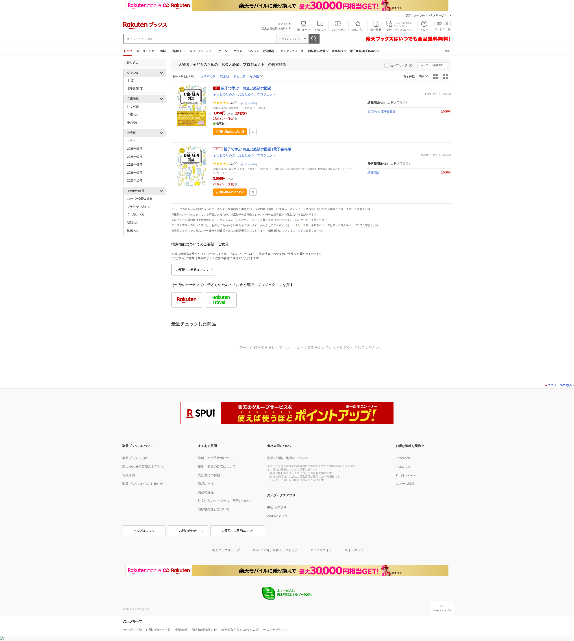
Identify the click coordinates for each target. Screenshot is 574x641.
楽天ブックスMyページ (400, 29)
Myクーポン (338, 29)
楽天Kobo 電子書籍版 (381, 111)
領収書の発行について (213, 509)
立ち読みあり (136, 214)
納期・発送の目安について (217, 466)
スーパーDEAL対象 (139, 198)
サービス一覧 (443, 29)
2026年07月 (134, 156)
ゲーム (222, 51)
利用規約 (128, 475)
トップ (127, 51)
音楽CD (177, 51)
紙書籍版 (373, 172)
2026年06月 (134, 148)
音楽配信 (338, 51)
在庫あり (133, 114)
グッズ (237, 51)
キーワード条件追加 (432, 65)
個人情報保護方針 (204, 630)
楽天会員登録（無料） (274, 28)
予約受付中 (134, 122)
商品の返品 (206, 492)
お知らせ (320, 29)
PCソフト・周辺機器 (260, 51)
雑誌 (163, 51)
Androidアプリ (277, 516)
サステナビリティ (275, 630)
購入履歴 (375, 29)
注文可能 (133, 106)
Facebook (403, 458)
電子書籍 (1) (135, 88)
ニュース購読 (405, 483)
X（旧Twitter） (406, 475)
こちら (296, 230)
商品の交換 (206, 483)
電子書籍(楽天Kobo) (363, 51)
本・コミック (145, 51)
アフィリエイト (321, 550)
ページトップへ (442, 610)
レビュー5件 (249, 103)
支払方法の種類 (209, 475)
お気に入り (358, 29)
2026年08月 (134, 164)
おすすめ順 (208, 76)
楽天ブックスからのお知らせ (142, 483)
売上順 (224, 76)
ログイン (283, 24)
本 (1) (130, 80)
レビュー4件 (249, 164)
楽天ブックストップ (226, 550)
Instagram (403, 466)
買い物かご (303, 29)
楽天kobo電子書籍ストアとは (143, 466)
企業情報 (181, 630)
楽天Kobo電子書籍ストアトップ (275, 550)
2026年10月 (134, 180)
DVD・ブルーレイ (200, 51)
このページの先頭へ (561, 385)
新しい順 (239, 76)
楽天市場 (442, 23)
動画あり (133, 230)
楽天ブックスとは (134, 458)
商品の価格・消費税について (287, 458)
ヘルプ (424, 29)
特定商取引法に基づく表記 (240, 630)
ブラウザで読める (138, 206)
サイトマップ (354, 550)
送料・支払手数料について (217, 458)
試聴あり (133, 222)
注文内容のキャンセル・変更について (224, 500)
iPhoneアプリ (277, 507)
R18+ (447, 51)
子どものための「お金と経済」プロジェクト (244, 94)
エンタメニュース (292, 51)
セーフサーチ (399, 65)
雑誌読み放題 (317, 51)
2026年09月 (134, 172)
